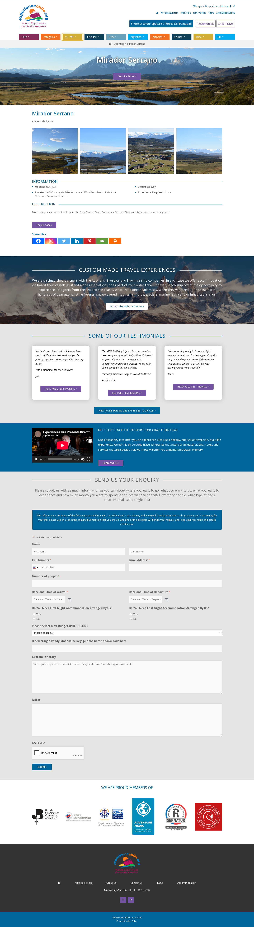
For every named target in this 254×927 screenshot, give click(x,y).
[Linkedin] (77, 241)
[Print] (115, 241)
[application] (62, 445)
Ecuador (91, 36)
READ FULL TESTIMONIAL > (61, 388)
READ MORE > (111, 462)
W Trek (69, 36)
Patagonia (49, 36)
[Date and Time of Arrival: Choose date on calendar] (69, 599)
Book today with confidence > (127, 306)
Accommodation (225, 13)
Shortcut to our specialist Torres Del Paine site (161, 24)
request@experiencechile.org (211, 6)
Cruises (178, 36)
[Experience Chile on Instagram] (131, 900)
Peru (111, 36)
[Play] (36, 459)
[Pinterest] (89, 241)
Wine (199, 36)
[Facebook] (38, 241)
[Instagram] (51, 241)
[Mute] (83, 459)
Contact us (199, 13)
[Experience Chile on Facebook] (123, 900)
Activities (157, 36)
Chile (24, 36)
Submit (41, 766)
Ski (219, 36)
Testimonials (205, 24)
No (38, 618)
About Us (186, 13)
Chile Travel (225, 24)
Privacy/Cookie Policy (127, 921)
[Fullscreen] (88, 459)
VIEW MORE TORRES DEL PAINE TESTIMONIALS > (127, 410)
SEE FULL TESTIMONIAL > (127, 392)
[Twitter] (64, 241)
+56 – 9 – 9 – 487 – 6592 (136, 890)
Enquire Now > (127, 76)
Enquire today (44, 225)
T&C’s (211, 13)
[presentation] (58, 753)
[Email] (102, 241)
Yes (38, 614)
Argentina (136, 36)
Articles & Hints (169, 13)
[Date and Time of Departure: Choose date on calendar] (166, 599)
